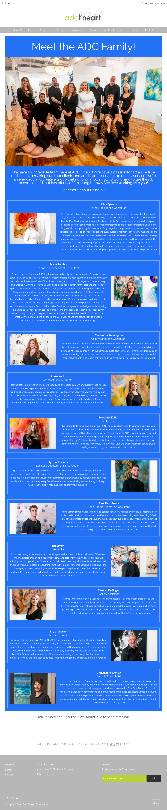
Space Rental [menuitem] (108, 30)
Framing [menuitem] (93, 30)
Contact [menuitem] (135, 30)
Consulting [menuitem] (76, 30)
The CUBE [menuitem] (149, 30)
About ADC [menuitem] (18, 30)
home (8, 770)
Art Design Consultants (36, 804)
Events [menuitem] (31, 30)
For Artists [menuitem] (44, 30)
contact (9, 774)
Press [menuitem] (122, 30)
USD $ (156, 802)
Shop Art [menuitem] (60, 30)
